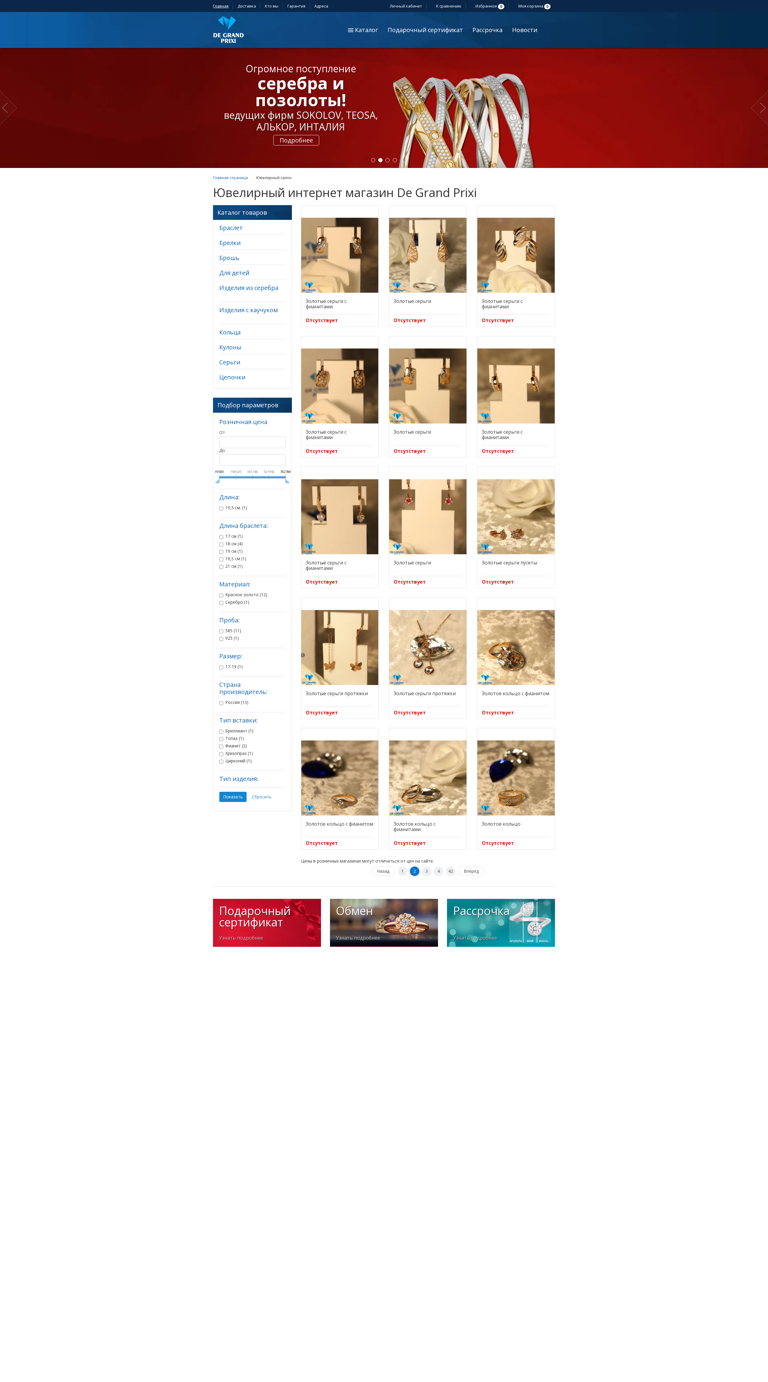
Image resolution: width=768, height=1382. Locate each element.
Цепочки (232, 377)
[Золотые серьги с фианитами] (340, 255)
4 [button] (395, 160)
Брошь (229, 258)
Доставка (247, 6)
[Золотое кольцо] (516, 777)
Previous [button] (9, 108)
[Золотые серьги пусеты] (516, 516)
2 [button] (380, 160)
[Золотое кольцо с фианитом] (516, 647)
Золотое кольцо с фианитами (415, 827)
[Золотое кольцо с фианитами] (427, 777)
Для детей (234, 273)
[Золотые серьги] (427, 255)
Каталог (365, 30)
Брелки (230, 243)
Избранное (488, 6)
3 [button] (387, 160)
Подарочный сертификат (425, 30)
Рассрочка (487, 30)
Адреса (321, 6)
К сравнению (448, 6)
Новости (524, 30)
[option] (384, 108)
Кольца (230, 332)
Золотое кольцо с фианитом (515, 693)
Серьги (229, 362)
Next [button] (759, 108)
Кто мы (271, 6)
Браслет (231, 228)
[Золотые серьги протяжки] (340, 647)
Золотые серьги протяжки (337, 693)
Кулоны (230, 347)
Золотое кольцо (501, 824)
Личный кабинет (405, 6)
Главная (221, 6)
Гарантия (296, 6)
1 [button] (373, 160)
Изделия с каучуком (248, 310)
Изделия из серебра (248, 288)
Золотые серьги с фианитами (326, 304)
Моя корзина (533, 6)
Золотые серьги (412, 301)
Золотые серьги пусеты (509, 562)
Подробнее (296, 122)
